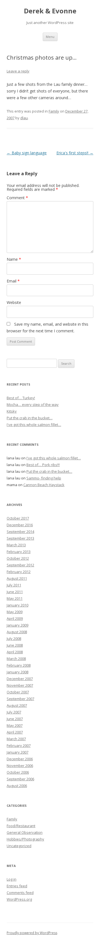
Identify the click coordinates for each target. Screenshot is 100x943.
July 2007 (14, 712)
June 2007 (15, 718)
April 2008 (15, 651)
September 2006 (20, 778)
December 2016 (20, 524)
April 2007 (15, 732)
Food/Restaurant (21, 825)
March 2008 (16, 658)
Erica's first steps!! (74, 152)
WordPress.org (19, 899)
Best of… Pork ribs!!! (43, 464)
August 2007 (17, 705)
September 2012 (20, 564)
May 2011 (14, 598)
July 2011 (14, 585)
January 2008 (17, 671)
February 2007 (19, 745)
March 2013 (16, 544)
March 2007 (16, 738)
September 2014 (20, 531)
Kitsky (12, 411)
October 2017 (18, 518)
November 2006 (20, 765)
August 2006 (17, 785)
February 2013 (19, 551)
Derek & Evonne (50, 11)
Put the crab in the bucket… (29, 417)
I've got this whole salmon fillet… (34, 424)
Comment (17, 197)
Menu (50, 37)
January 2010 (17, 605)
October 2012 (18, 558)
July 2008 (14, 638)
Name (14, 259)
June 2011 (15, 591)
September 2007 (20, 698)
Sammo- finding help (43, 478)
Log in (11, 879)
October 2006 (18, 772)
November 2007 (20, 685)
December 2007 (20, 678)
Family (54, 111)
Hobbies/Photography (25, 839)
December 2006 (20, 758)
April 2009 (15, 618)
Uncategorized (19, 845)
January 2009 (17, 625)
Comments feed (20, 892)
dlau (24, 117)
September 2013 (20, 538)
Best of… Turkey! (21, 397)
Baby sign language (27, 152)
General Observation (24, 832)
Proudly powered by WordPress (32, 932)
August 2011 (17, 578)
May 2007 (14, 725)
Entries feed (17, 885)
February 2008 (19, 665)
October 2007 (18, 692)
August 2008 (17, 631)
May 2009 (14, 611)
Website (14, 302)
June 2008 (15, 645)
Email (13, 281)
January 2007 (17, 752)
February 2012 (19, 571)
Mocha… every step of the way (33, 404)
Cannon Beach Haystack (43, 484)
